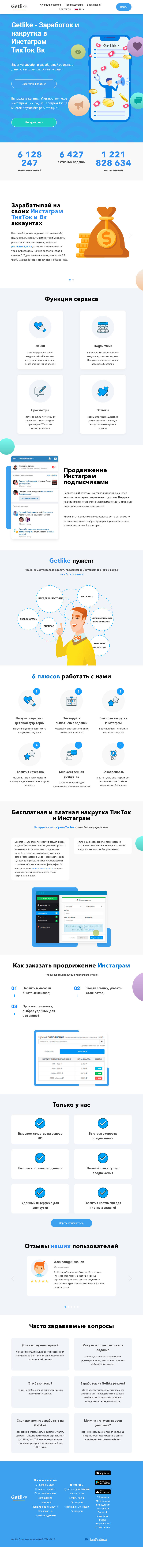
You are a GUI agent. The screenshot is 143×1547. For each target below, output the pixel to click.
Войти (123, 7)
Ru (80, 9)
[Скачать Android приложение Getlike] (103, 1491)
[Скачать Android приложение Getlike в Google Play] (103, 1482)
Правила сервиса (45, 1489)
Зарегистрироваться (34, 83)
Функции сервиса (50, 4)
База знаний (94, 4)
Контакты (65, 9)
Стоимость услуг (45, 1484)
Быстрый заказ (34, 122)
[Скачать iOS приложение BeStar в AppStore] (103, 1472)
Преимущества (74, 4)
